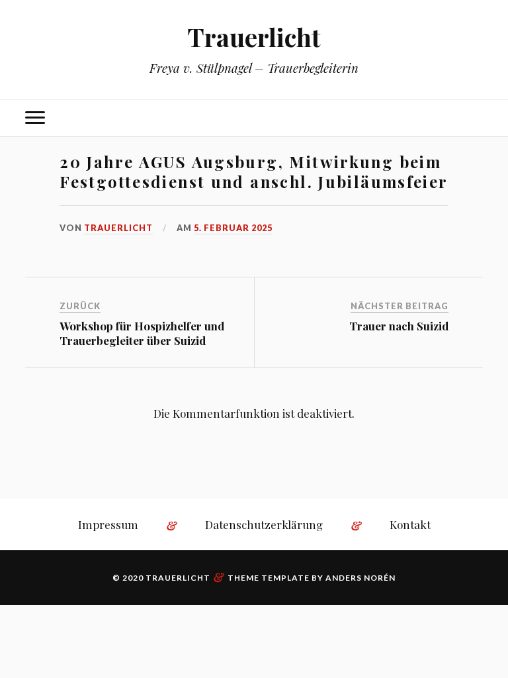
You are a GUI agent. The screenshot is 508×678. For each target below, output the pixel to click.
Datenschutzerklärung (264, 524)
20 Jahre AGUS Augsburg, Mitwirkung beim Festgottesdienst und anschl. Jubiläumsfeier (254, 172)
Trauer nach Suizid (398, 325)
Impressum (108, 524)
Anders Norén (360, 578)
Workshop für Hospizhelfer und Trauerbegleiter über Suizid (142, 333)
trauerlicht (118, 227)
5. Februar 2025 (233, 227)
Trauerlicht (254, 37)
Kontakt (410, 524)
